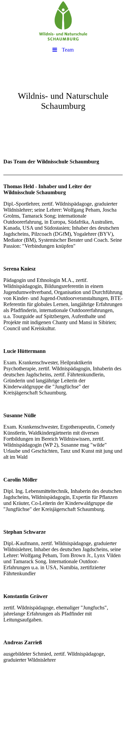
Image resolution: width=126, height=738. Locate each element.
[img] (63, 22)
